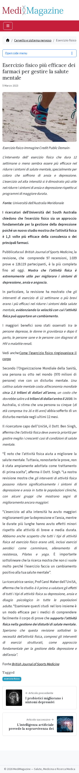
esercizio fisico (12, 679)
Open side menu (16, 53)
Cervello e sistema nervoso (32, 40)
